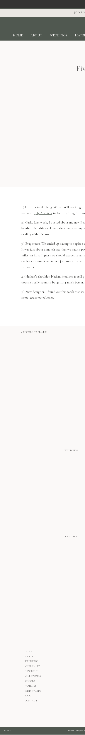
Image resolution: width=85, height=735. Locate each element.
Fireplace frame (35, 332)
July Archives (43, 213)
